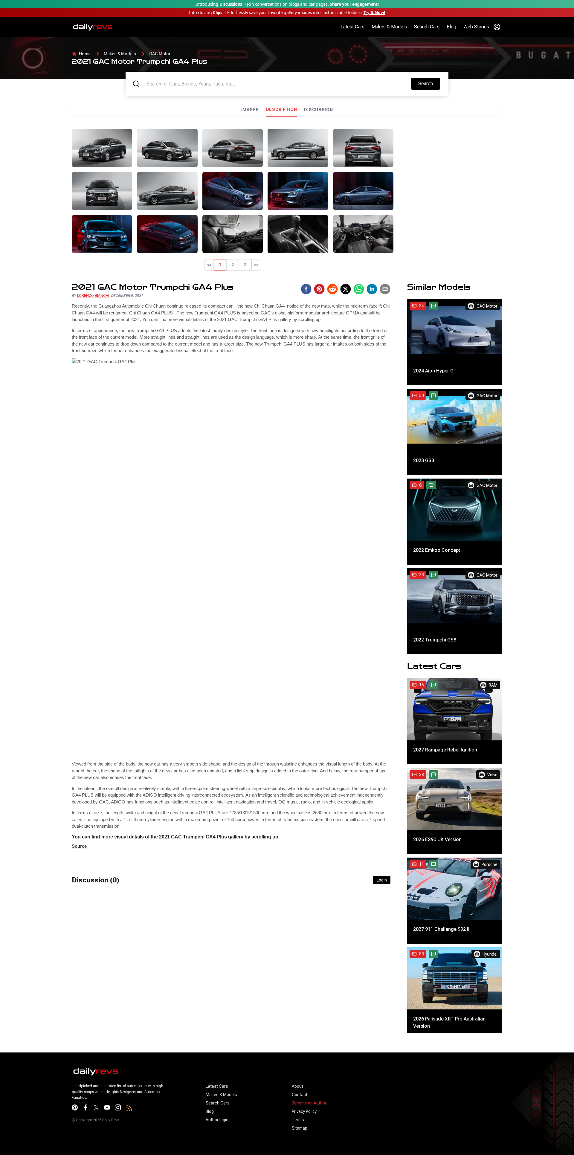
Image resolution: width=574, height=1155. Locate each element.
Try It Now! (374, 12)
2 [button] (232, 264)
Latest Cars (352, 27)
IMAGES (250, 109)
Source (79, 936)
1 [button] (220, 264)
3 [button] (245, 264)
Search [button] (429, 83)
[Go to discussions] (433, 396)
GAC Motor (159, 53)
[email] (385, 380)
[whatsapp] (358, 380)
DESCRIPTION (281, 109)
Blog (451, 27)
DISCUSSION (318, 109)
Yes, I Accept (484, 1143)
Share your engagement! (354, 4)
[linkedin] (372, 380)
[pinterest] (319, 380)
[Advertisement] (450, 171)
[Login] (496, 27)
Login (382, 970)
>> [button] (256, 264)
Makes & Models (389, 27)
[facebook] (306, 380)
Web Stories (476, 27)
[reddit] (332, 380)
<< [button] (209, 264)
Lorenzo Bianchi (93, 386)
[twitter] (345, 380)
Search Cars (426, 27)
